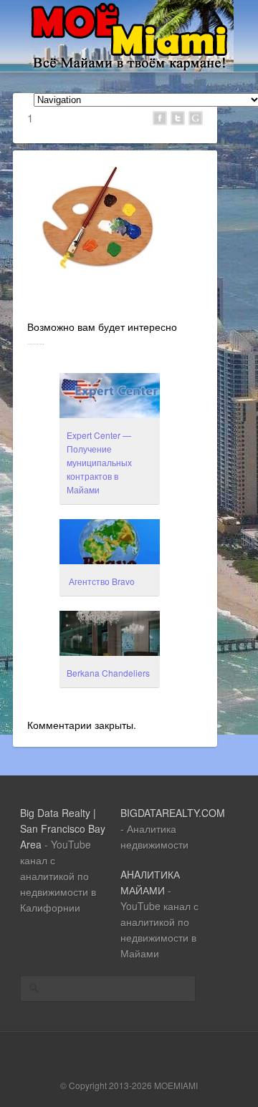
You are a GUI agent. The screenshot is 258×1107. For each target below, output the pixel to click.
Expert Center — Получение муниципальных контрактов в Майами (99, 462)
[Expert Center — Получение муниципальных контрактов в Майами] (109, 397)
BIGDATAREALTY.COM (172, 813)
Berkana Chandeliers (108, 673)
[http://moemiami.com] (129, 67)
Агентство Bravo (101, 581)
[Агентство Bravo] (109, 543)
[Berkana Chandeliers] (109, 635)
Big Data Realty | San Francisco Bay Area (62, 828)
